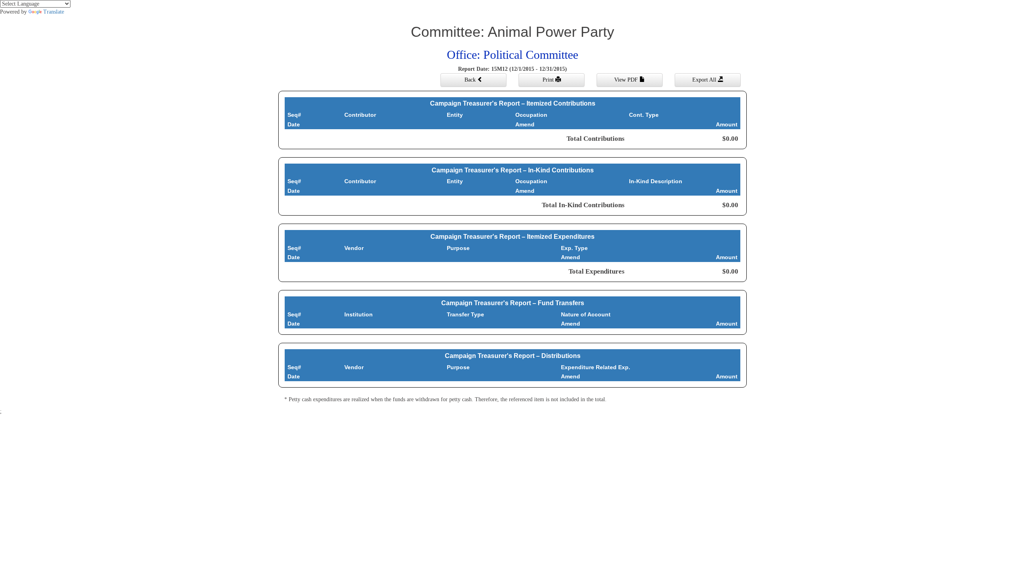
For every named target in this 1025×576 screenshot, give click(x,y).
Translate (53, 12)
